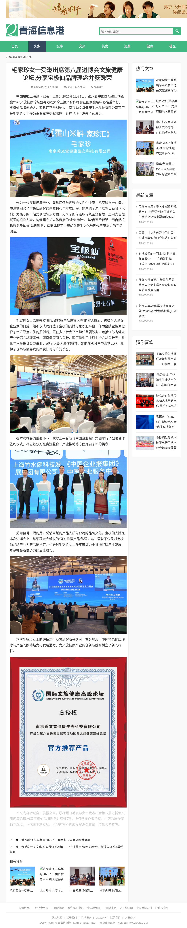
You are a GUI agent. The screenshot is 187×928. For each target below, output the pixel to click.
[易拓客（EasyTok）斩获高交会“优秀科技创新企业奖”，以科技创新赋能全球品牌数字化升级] (145, 422)
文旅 (82, 46)
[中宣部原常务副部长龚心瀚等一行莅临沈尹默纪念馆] (82, 876)
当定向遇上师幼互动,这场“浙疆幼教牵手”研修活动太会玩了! (166, 148)
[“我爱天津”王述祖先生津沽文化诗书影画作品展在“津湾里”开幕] (145, 380)
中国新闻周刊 (144, 907)
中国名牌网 (58, 907)
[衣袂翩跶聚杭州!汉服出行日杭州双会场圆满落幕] (145, 443)
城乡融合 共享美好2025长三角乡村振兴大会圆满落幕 (55, 840)
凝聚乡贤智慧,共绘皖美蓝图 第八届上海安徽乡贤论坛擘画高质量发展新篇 (158, 285)
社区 (172, 46)
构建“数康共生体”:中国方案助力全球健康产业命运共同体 (166, 169)
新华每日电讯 (75, 907)
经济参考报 (41, 907)
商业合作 (101, 917)
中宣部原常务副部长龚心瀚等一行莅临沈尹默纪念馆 (166, 127)
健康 (150, 46)
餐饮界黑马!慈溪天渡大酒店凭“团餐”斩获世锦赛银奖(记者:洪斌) (158, 311)
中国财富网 (110, 907)
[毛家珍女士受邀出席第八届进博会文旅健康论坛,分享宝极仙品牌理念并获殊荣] (22, 876)
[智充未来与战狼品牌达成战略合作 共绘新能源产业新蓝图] (145, 401)
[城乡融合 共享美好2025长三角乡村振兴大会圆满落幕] (52, 876)
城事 (59, 46)
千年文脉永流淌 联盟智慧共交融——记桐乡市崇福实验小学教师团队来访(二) (166, 359)
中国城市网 (93, 907)
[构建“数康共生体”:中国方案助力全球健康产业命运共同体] (145, 169)
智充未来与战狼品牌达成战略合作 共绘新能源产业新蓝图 (166, 401)
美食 (105, 46)
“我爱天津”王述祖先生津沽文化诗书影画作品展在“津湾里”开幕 (166, 380)
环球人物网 (161, 907)
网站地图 (57, 917)
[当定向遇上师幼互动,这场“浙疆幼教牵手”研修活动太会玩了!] (112, 876)
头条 (37, 46)
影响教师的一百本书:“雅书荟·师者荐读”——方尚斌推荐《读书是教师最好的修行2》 (157, 259)
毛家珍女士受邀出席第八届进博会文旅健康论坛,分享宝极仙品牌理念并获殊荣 (166, 86)
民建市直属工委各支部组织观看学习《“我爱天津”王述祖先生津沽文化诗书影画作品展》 (158, 212)
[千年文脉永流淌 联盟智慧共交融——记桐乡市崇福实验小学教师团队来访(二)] (145, 359)
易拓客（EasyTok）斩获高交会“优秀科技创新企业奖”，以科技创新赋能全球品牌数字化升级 (166, 422)
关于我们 (71, 917)
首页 (14, 46)
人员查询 (130, 917)
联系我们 (115, 917)
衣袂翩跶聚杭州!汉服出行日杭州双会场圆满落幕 (166, 443)
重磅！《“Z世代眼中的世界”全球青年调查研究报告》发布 (158, 235)
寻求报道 (86, 917)
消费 (127, 46)
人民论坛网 (126, 907)
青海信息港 (35, 30)
